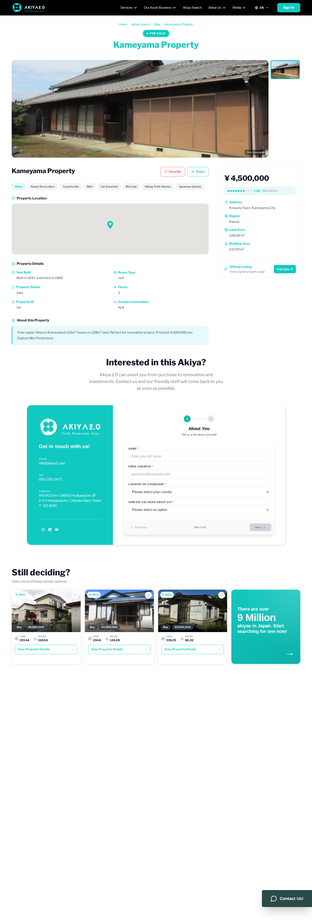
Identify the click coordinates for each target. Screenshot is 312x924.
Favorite (175, 172)
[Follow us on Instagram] (43, 529)
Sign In (288, 8)
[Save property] (75, 595)
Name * (133, 448)
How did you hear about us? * (151, 502)
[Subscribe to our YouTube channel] (56, 529)
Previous (141, 527)
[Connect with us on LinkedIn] (49, 529)
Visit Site (283, 269)
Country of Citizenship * (147, 484)
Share (200, 172)
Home (123, 24)
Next (258, 527)
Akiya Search (192, 7)
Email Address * (140, 466)
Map (157, 24)
